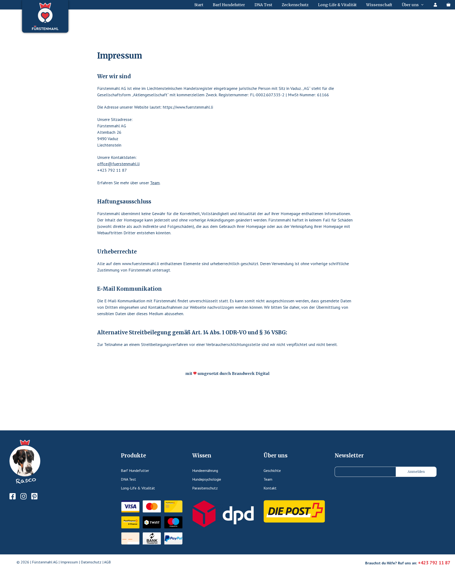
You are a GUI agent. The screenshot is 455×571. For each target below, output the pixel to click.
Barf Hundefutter (229, 4)
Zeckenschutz (295, 4)
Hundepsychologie (206, 479)
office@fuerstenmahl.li (118, 163)
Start (198, 4)
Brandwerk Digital (251, 373)
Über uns (410, 4)
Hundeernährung (205, 470)
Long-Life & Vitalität (337, 4)
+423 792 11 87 (434, 563)
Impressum (69, 562)
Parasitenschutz (205, 488)
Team (155, 182)
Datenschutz (91, 562)
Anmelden (416, 472)
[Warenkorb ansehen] (448, 4)
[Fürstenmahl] (46, 19)
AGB (107, 562)
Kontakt (270, 488)
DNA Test (263, 4)
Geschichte (272, 470)
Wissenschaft (379, 4)
